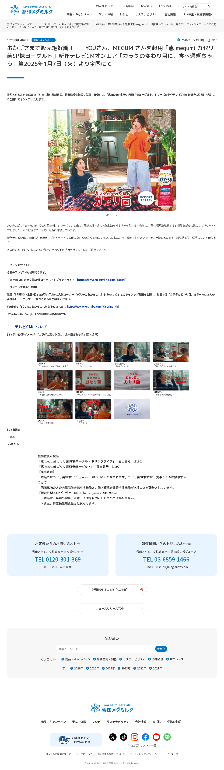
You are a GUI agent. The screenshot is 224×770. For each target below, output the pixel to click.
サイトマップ (171, 754)
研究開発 (128, 6)
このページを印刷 (192, 40)
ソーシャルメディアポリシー (144, 754)
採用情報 (146, 6)
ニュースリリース (46, 24)
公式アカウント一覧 (143, 745)
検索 (159, 648)
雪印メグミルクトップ (19, 24)
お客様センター (106, 6)
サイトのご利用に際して (58, 754)
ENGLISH (165, 6)
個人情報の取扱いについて (111, 754)
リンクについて (84, 754)
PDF (214, 40)
